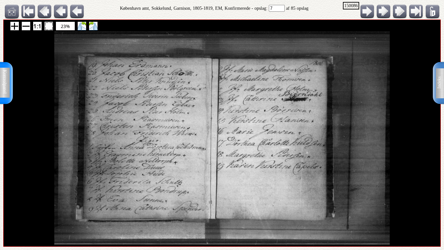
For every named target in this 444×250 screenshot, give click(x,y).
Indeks (439, 82)
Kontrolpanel (4, 82)
